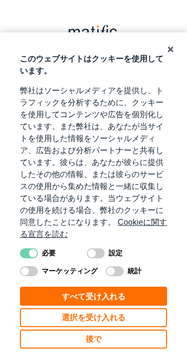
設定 (116, 253)
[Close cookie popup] (171, 49)
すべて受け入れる (94, 296)
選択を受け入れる (94, 317)
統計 (135, 271)
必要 (49, 253)
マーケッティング (70, 271)
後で (94, 339)
